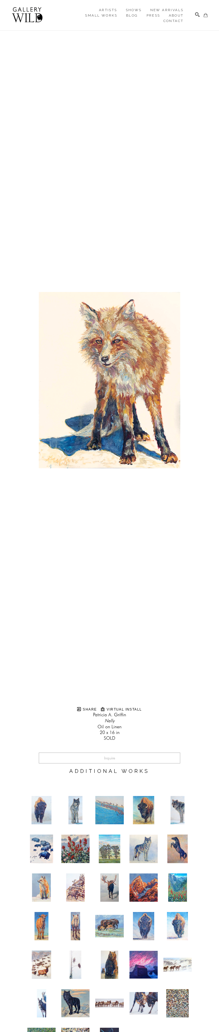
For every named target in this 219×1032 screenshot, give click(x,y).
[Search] (197, 14)
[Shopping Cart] (206, 15)
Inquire (109, 758)
